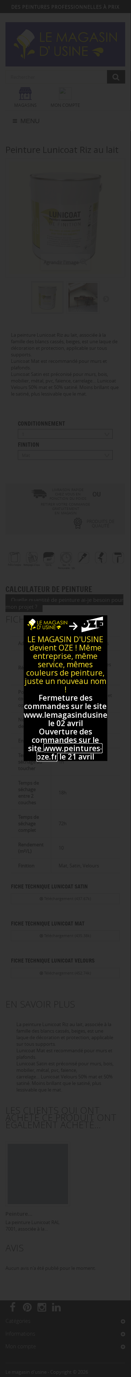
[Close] (99, 623)
